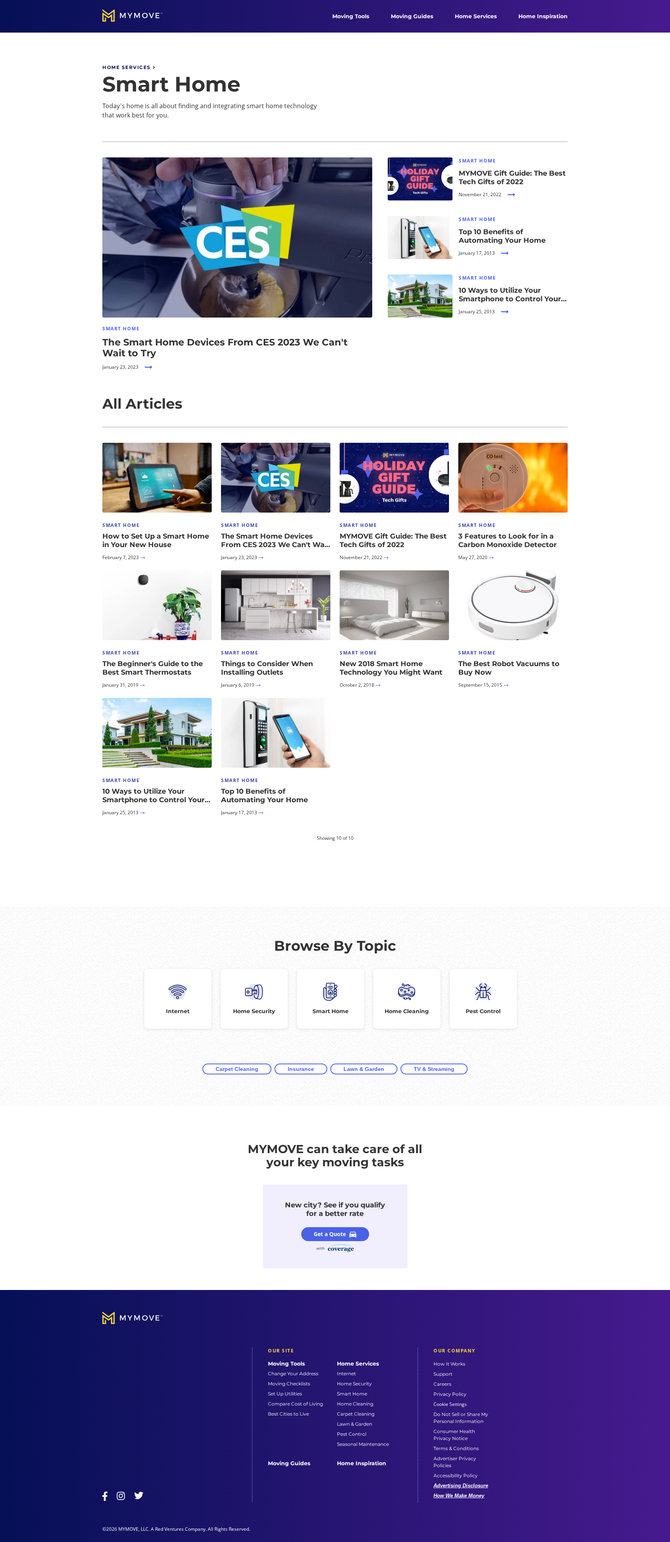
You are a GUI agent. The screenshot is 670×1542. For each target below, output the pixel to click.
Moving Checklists (289, 1384)
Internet (346, 1373)
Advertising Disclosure (460, 1485)
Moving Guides (412, 16)
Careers (442, 1384)
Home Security (354, 1384)
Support (442, 1374)
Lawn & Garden (364, 1069)
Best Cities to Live (288, 1414)
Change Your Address (293, 1373)
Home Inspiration (543, 16)
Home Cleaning (355, 1404)
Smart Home (352, 1394)
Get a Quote (330, 1234)
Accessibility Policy (455, 1475)
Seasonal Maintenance (363, 1444)
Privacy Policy (449, 1394)
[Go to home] (140, 16)
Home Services (476, 16)
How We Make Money (458, 1496)
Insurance (301, 1069)
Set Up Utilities (285, 1394)
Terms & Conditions (456, 1448)
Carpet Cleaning (237, 1069)
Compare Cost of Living (295, 1404)
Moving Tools (350, 16)
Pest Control (351, 1434)
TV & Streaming (434, 1069)
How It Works (449, 1364)
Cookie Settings (450, 1404)
